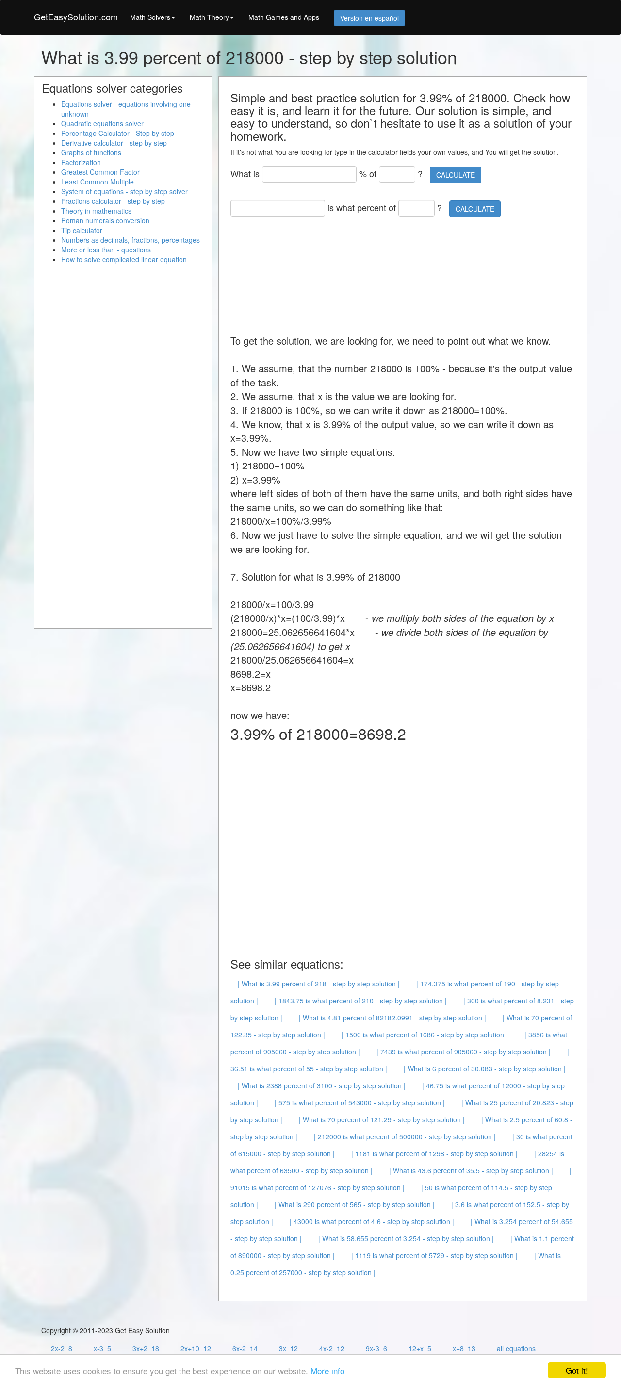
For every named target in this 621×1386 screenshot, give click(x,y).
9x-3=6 (376, 1348)
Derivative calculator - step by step (114, 143)
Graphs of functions (91, 152)
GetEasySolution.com (76, 16)
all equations (516, 1348)
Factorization (81, 162)
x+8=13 (464, 1348)
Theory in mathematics (96, 211)
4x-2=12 (331, 1348)
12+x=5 (420, 1348)
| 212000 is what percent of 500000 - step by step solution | (405, 1136)
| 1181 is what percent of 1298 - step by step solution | (434, 1153)
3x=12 (288, 1348)
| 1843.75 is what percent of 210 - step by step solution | (361, 1000)
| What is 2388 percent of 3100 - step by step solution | (322, 1085)
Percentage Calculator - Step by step (117, 133)
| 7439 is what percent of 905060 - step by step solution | (463, 1051)
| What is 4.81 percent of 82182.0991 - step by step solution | (392, 1017)
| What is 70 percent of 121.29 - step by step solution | (382, 1119)
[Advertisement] (407, 273)
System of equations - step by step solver (124, 191)
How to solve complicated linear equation (124, 259)
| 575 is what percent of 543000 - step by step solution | (360, 1102)
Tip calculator (81, 230)
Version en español (369, 18)
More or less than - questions (106, 249)
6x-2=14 (245, 1348)
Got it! (577, 1370)
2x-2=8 (61, 1348)
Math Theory (209, 17)
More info (327, 1371)
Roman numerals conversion (105, 220)
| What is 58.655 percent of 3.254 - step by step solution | (406, 1238)
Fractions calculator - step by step (113, 201)
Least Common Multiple (97, 181)
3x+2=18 (145, 1348)
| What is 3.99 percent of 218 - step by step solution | (319, 983)
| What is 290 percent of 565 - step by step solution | (355, 1204)
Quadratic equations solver (102, 123)
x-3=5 (102, 1348)
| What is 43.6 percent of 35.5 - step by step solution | (471, 1170)
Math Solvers (150, 17)
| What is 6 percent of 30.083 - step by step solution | (485, 1068)
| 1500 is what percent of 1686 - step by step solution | (425, 1034)
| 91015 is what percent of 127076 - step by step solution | (401, 1179)
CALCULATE (455, 175)
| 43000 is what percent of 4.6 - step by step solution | (372, 1221)
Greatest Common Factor (100, 172)
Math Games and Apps (283, 17)
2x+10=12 (195, 1348)
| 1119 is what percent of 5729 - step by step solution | (434, 1255)
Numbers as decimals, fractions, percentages (130, 240)
